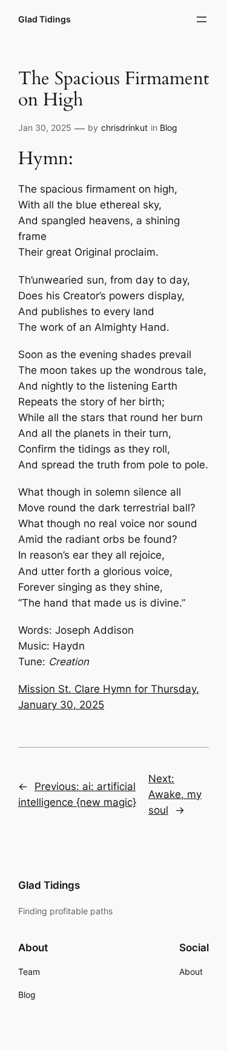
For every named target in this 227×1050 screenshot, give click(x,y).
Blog (168, 127)
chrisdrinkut (124, 127)
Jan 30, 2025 (44, 127)
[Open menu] (201, 19)
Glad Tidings (44, 19)
